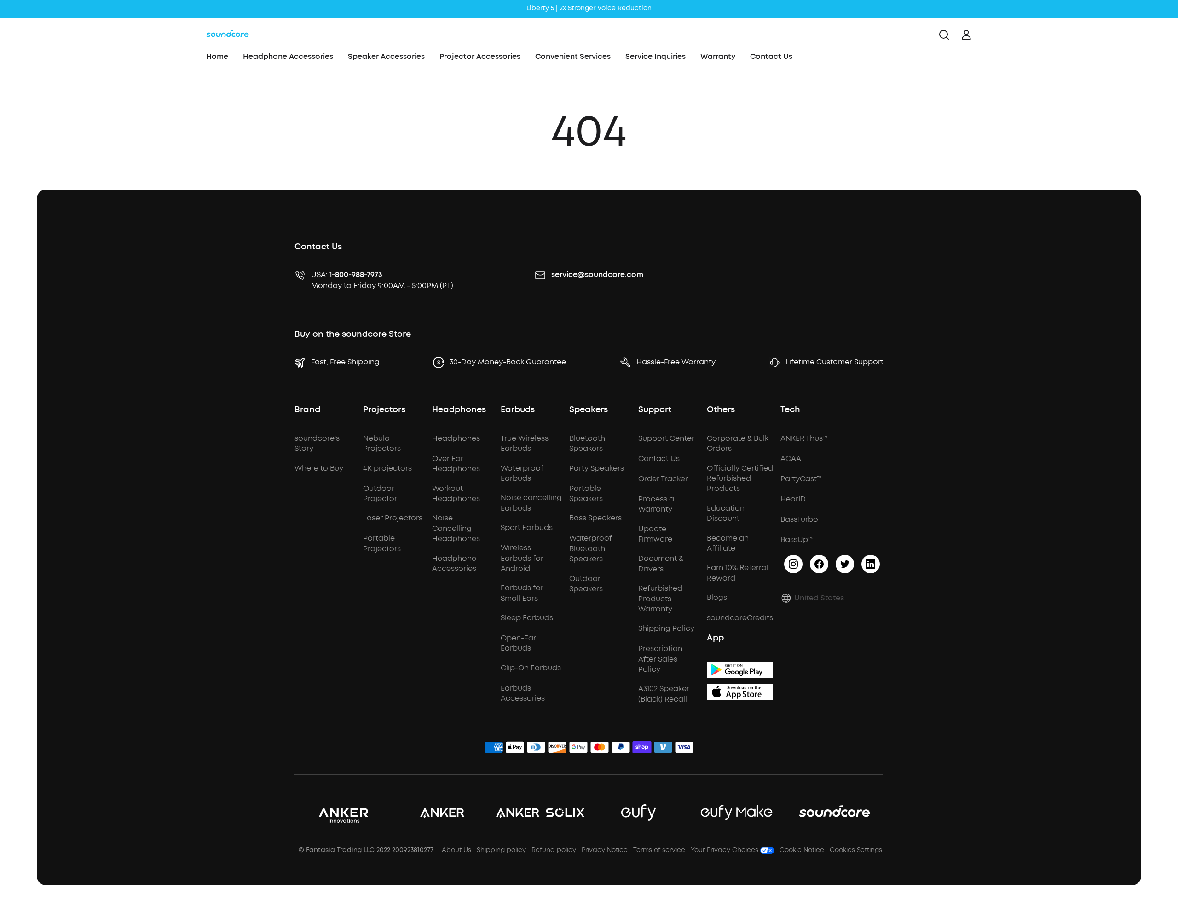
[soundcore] (227, 34)
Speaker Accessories (386, 56)
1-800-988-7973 (355, 274)
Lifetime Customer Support (834, 362)
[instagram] (793, 564)
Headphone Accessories (288, 56)
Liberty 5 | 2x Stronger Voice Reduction (589, 8)
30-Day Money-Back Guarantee (508, 362)
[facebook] (819, 564)
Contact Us (771, 56)
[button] (812, 598)
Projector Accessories (479, 56)
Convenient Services (573, 56)
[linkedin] (870, 564)
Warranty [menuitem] (717, 56)
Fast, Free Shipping (345, 362)
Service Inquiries (655, 56)
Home (217, 56)
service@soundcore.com (597, 274)
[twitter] (845, 564)
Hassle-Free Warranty (676, 362)
